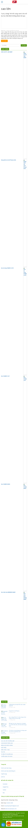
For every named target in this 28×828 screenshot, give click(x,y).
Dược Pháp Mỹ (16, 30)
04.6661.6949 (10, 803)
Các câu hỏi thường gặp (7, 741)
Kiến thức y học (5, 749)
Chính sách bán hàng (6, 768)
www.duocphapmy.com (11, 808)
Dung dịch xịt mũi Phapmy (14, 710)
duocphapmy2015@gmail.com (11, 805)
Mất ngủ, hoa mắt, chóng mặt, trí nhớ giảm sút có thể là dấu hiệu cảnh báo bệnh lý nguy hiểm (18, 725)
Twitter (4, 790)
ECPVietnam (21, 819)
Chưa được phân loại (7, 743)
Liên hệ (3, 776)
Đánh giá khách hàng (7, 745)
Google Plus (5, 787)
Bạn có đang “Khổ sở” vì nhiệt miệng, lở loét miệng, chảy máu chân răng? (17, 718)
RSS (4, 792)
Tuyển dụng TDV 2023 (6, 756)
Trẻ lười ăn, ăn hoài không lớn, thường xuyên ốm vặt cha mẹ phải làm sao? (18, 731)
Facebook (5, 784)
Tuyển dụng (4, 774)
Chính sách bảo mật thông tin (8, 771)
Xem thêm (4, 41)
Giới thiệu (3, 747)
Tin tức (3, 752)
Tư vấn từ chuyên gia (7, 754)
